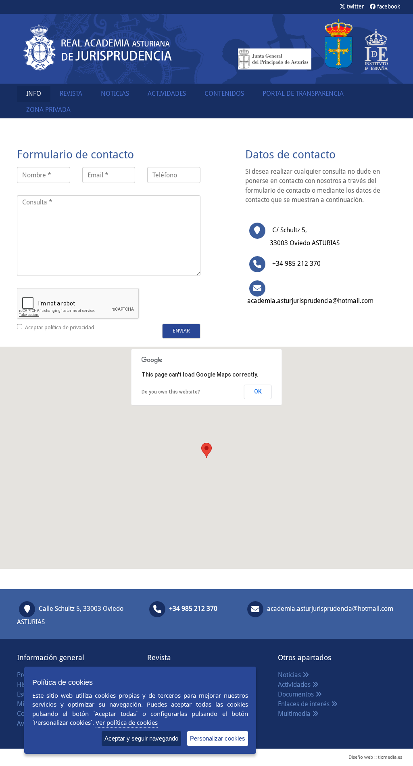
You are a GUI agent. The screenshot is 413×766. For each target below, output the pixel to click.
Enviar (181, 331)
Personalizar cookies (217, 738)
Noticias (290, 675)
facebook (387, 6)
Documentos (296, 694)
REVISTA (71, 93)
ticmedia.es (390, 757)
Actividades (295, 684)
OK (258, 391)
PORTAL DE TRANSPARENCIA (303, 93)
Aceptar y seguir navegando (141, 738)
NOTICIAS (115, 93)
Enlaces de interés (304, 704)
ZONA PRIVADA (48, 110)
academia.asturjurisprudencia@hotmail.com (330, 608)
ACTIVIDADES (167, 93)
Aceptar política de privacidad (59, 327)
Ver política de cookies (127, 722)
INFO (33, 93)
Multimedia (295, 714)
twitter (354, 6)
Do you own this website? (171, 392)
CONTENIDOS (224, 93)
